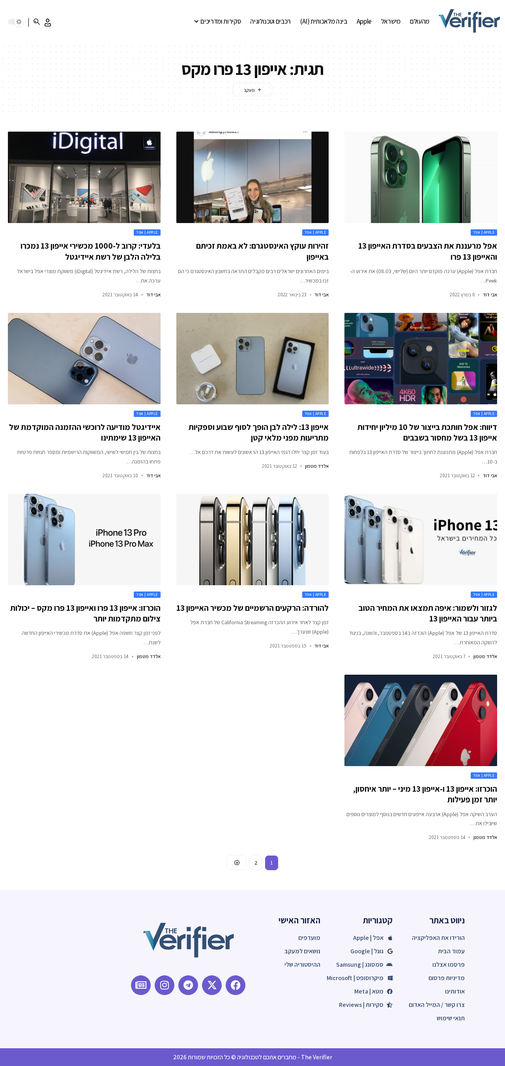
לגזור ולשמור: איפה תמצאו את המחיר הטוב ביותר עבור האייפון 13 (428, 613)
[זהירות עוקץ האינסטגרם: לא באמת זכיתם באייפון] (252, 177)
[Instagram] (164, 985)
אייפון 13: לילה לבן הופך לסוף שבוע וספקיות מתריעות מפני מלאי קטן (259, 432)
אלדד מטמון (317, 466)
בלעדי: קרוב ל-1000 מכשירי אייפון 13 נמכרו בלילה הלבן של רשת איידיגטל (91, 251)
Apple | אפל (484, 232)
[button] (48, 22)
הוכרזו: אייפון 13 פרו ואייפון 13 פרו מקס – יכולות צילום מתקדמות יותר (85, 613)
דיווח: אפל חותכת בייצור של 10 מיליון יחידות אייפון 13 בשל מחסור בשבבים (427, 432)
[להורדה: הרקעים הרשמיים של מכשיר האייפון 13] (252, 539)
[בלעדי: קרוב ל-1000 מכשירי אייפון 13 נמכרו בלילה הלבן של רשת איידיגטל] (84, 177)
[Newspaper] (141, 985)
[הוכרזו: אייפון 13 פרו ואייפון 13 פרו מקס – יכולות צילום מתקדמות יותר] (84, 539)
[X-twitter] (212, 985)
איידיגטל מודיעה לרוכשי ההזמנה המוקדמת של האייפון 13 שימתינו (85, 432)
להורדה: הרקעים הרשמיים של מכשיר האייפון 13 (252, 608)
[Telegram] (188, 985)
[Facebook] (235, 985)
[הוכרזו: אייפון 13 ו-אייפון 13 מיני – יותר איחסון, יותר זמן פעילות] (420, 720)
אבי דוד (490, 294)
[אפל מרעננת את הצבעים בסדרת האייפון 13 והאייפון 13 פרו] (420, 177)
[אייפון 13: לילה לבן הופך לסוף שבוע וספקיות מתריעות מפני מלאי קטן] (252, 358)
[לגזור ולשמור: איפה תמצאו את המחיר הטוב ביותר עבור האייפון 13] (420, 539)
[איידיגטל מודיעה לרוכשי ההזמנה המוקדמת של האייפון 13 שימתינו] (84, 358)
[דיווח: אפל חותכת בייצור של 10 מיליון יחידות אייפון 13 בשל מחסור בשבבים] (420, 358)
